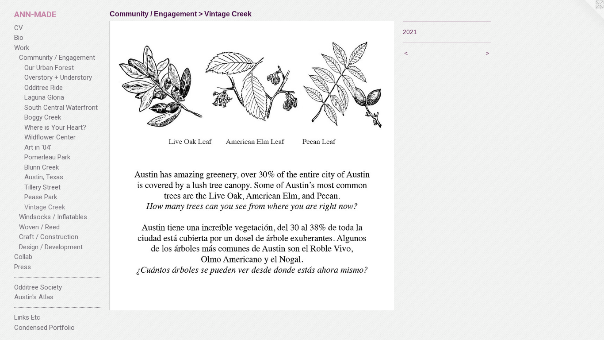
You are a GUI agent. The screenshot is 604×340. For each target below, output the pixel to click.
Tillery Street (42, 187)
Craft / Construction (48, 237)
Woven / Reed (39, 227)
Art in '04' (37, 147)
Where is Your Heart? (55, 127)
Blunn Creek (41, 167)
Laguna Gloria (44, 97)
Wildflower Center (50, 137)
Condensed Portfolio (44, 328)
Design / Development (51, 247)
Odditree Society (38, 287)
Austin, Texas (43, 177)
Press (22, 267)
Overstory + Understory (58, 77)
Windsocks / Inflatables (53, 217)
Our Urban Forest (49, 68)
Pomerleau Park (47, 157)
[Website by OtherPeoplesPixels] (586, 17)
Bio (18, 38)
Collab (23, 257)
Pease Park (40, 197)
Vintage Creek (44, 207)
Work (21, 48)
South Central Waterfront (61, 108)
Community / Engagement (57, 58)
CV (18, 28)
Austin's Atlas (34, 297)
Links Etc (27, 317)
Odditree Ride (43, 88)
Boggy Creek (42, 117)
